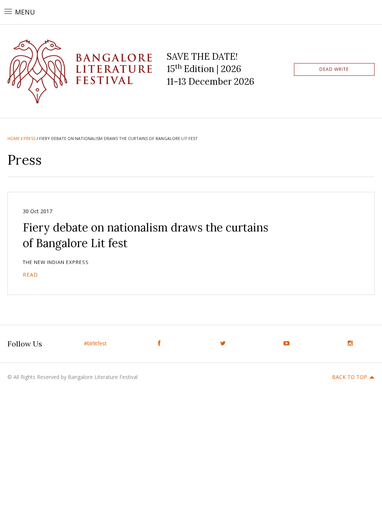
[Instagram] (350, 343)
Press (29, 138)
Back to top (349, 376)
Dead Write (334, 69)
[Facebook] (159, 343)
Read (30, 274)
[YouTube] (286, 343)
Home (13, 138)
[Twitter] (222, 343)
